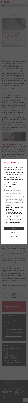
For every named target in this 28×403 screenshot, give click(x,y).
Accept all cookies (14, 228)
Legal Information (14, 236)
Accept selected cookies (14, 232)
